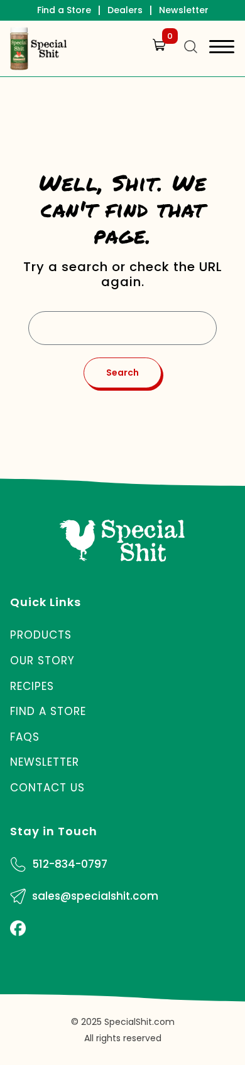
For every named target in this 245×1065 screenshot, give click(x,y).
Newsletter (184, 10)
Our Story (42, 660)
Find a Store (64, 10)
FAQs (25, 736)
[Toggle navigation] (222, 48)
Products (41, 634)
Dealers (125, 10)
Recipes (32, 686)
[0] (156, 57)
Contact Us (47, 787)
